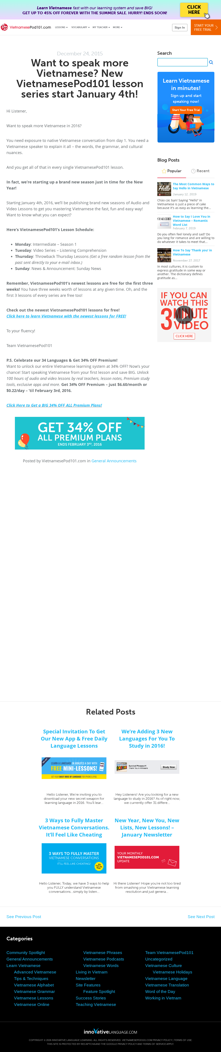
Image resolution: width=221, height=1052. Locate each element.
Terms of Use (183, 1040)
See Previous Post (23, 916)
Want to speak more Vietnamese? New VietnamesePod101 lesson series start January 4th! (79, 78)
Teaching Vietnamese (96, 1004)
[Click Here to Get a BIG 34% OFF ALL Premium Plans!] (79, 433)
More (116, 27)
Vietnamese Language (166, 978)
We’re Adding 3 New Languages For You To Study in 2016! (147, 738)
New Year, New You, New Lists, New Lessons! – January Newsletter (147, 827)
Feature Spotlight (99, 991)
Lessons (60, 27)
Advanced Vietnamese (35, 972)
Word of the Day (160, 991)
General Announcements (114, 460)
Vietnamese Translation (167, 985)
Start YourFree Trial (204, 28)
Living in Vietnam (91, 972)
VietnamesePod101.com (137, 1040)
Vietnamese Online (31, 1004)
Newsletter (85, 978)
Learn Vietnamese (23, 965)
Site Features (88, 985)
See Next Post (201, 916)
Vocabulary (79, 27)
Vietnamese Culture (163, 965)
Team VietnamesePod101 (169, 952)
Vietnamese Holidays (172, 972)
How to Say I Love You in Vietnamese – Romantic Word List (191, 220)
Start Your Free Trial (186, 110)
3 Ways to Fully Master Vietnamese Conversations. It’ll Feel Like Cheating (74, 827)
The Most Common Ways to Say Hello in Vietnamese (193, 186)
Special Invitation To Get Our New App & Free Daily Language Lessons (74, 738)
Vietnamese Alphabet (34, 985)
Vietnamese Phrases (102, 952)
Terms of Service (154, 1044)
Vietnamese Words (101, 965)
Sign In (180, 27)
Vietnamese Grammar (34, 991)
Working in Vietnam (163, 998)
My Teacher (100, 27)
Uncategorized (158, 959)
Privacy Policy (162, 1040)
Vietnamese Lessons (33, 998)
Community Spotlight (25, 952)
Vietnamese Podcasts (103, 959)
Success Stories (91, 998)
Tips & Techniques (31, 978)
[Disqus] (110, 522)
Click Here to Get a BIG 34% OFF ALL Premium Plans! (54, 405)
